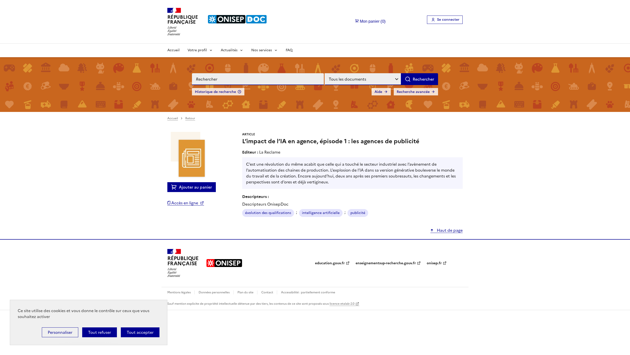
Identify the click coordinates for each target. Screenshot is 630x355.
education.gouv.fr (330, 263)
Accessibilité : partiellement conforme (308, 292)
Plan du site (245, 292)
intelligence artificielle (321, 212)
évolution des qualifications (268, 212)
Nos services (261, 50)
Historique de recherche (215, 91)
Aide (378, 91)
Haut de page (449, 230)
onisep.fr (434, 263)
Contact (267, 292)
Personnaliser (60, 332)
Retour (190, 118)
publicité (357, 212)
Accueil (173, 50)
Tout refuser (99, 332)
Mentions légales (179, 292)
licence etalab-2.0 (342, 304)
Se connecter (448, 19)
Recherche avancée (413, 91)
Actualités (229, 50)
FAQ (289, 50)
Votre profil (197, 50)
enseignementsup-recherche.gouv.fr (386, 263)
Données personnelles (214, 292)
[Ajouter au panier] (175, 187)
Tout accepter (140, 332)
